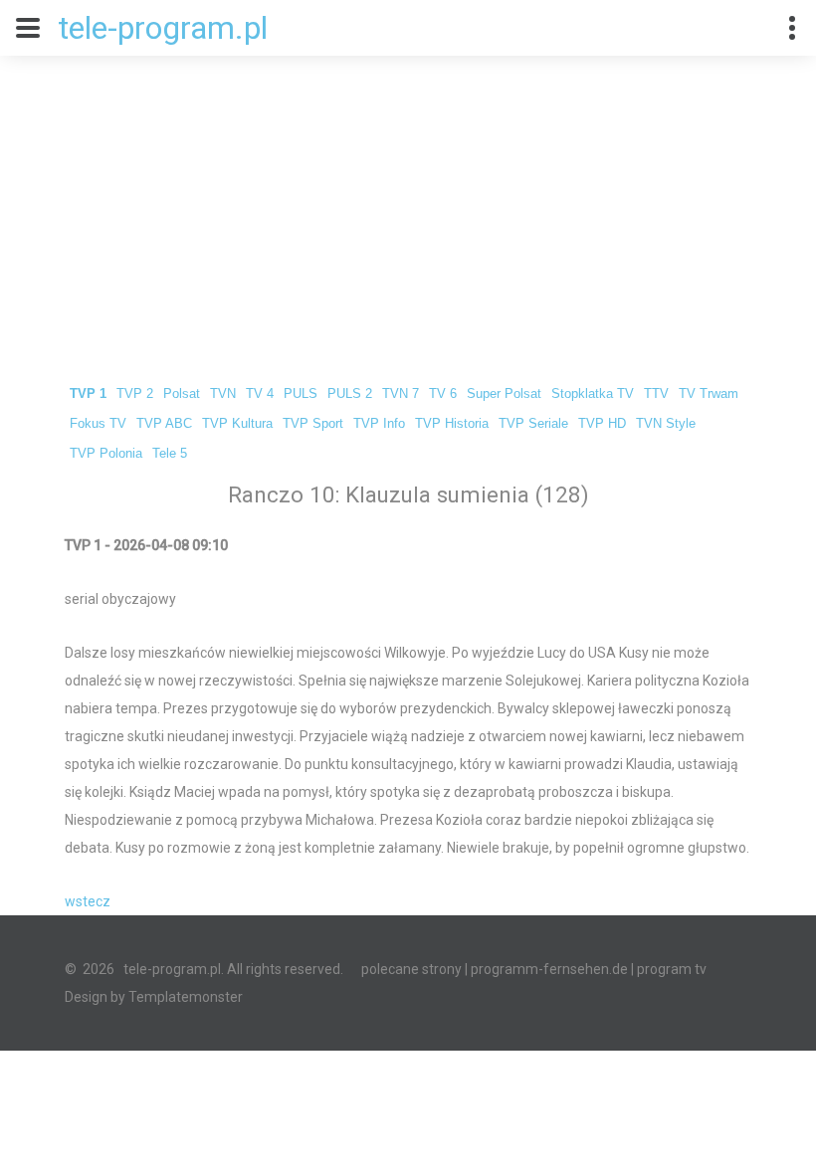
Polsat (181, 394)
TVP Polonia (106, 454)
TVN (223, 394)
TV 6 (443, 394)
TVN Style (666, 424)
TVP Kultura (237, 424)
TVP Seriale (533, 424)
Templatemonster (185, 997)
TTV (656, 394)
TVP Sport (313, 424)
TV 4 (260, 394)
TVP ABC (164, 424)
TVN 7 (400, 394)
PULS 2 (349, 394)
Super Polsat (504, 394)
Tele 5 (169, 454)
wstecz (87, 901)
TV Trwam (708, 394)
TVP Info (379, 424)
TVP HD (602, 424)
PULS (300, 394)
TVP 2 (134, 394)
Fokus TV (98, 424)
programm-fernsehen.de (549, 969)
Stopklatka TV (592, 394)
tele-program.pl (163, 28)
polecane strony (411, 969)
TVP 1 (88, 394)
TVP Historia (452, 424)
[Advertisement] (408, 205)
